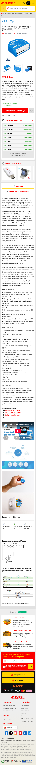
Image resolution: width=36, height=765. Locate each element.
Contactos (24, 716)
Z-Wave (26, 13)
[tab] (18, 186)
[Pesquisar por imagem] (33, 8)
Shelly (21, 13)
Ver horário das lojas (18, 156)
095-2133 (8, 34)
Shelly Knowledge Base (12, 415)
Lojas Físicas (24, 708)
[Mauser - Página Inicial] (8, 3)
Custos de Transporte (9, 705)
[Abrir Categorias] (3, 8)
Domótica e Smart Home (11, 13)
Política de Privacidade (27, 721)
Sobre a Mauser (25, 705)
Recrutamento (25, 711)
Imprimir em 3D (7, 719)
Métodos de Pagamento (9, 708)
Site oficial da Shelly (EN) (12, 413)
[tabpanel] (18, 399)
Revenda (23, 713)
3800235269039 (22, 34)
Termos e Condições (8, 711)
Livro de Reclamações (27, 718)
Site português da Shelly (12, 411)
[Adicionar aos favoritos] (31, 110)
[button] (18, 120)
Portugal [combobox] (9, 727)
